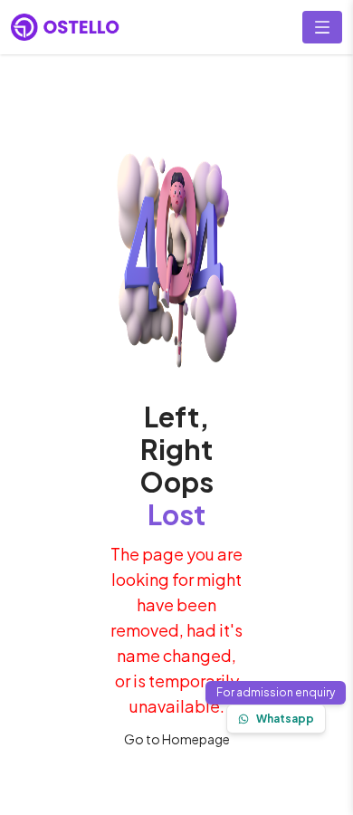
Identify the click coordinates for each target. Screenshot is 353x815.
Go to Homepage (177, 739)
